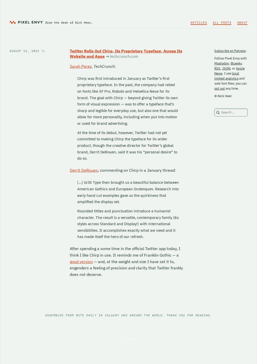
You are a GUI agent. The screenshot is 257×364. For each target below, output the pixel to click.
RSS (217, 68)
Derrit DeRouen (84, 170)
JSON (226, 68)
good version (81, 261)
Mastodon (221, 63)
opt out (219, 88)
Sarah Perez (81, 66)
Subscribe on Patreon (230, 51)
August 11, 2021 (27, 51)
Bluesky (236, 63)
